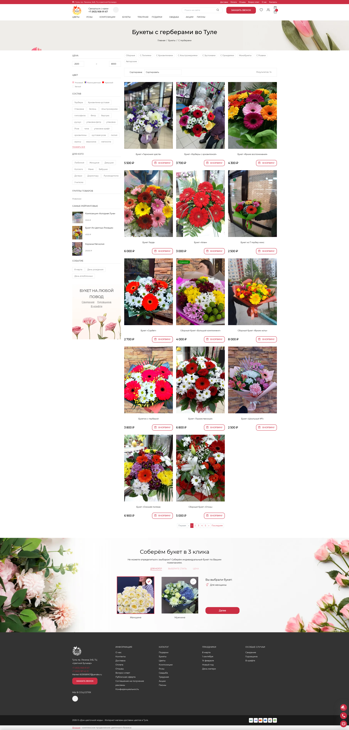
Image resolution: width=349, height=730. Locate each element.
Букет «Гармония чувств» (148, 154)
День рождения (95, 269)
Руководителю (111, 176)
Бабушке (103, 169)
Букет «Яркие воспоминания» (252, 154)
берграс (105, 115)
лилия (114, 135)
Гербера (78, 102)
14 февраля (208, 660)
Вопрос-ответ (253, 2)
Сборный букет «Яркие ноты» (252, 330)
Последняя (217, 525)
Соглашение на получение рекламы (129, 683)
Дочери (78, 176)
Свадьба (174, 17)
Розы (89, 17)
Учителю (78, 182)
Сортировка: (136, 72)
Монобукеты (245, 55)
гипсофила (79, 115)
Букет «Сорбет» (148, 330)
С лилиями (145, 55)
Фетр (93, 115)
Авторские (131, 61)
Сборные (130, 55)
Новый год (208, 664)
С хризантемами (164, 55)
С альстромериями (188, 55)
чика (86, 128)
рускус (77, 122)
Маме (91, 169)
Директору (93, 176)
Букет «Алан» (200, 242)
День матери (209, 668)
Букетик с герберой (148, 419)
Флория (76, 727)
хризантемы (80, 135)
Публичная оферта (125, 677)
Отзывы (242, 2)
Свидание (88, 302)
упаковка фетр (93, 122)
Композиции (108, 17)
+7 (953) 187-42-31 (80, 671)
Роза (76, 128)
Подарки (157, 17)
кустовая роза (99, 135)
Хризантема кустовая (98, 102)
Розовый (79, 82)
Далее (222, 610)
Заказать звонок (84, 681)
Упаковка (79, 109)
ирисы (77, 141)
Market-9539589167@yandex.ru (87, 674)
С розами (261, 55)
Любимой (79, 162)
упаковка (110, 122)
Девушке (109, 162)
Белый (78, 86)
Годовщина (104, 302)
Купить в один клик (148, 145)
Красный (108, 82)
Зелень (92, 109)
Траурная (143, 17)
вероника (91, 141)
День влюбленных (83, 276)
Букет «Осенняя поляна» (148, 507)
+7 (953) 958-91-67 (98, 12)
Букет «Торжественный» (200, 419)
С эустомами (209, 55)
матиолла (106, 141)
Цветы (76, 17)
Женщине (94, 162)
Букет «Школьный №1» (252, 419)
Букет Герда (148, 242)
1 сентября (207, 656)
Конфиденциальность (127, 689)
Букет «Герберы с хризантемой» (200, 154)
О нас (264, 2)
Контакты (273, 2)
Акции (189, 17)
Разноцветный (94, 82)
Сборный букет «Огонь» (201, 507)
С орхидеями (227, 55)
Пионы (201, 17)
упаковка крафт (102, 128)
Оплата (234, 2)
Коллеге (78, 169)
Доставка (224, 2)
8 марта (78, 269)
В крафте (96, 306)
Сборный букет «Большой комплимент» (200, 330)
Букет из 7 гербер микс (252, 242)
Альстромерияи (109, 109)
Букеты (126, 17)
